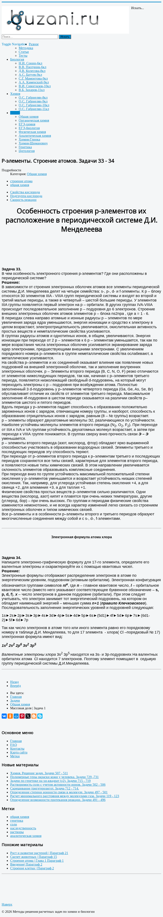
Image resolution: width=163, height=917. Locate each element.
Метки (15, 756)
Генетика (25, 147)
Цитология (27, 151)
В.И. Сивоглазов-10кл (35, 86)
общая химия (19, 185)
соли (13, 824)
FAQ (13, 745)
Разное (34, 44)
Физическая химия (32, 132)
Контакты (17, 748)
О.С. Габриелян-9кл (33, 101)
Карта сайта (18, 752)
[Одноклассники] (10, 716)
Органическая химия (34, 120)
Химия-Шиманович (33, 143)
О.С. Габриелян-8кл (33, 97)
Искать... (137, 8)
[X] (28, 716)
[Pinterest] (22, 716)
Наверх (7, 904)
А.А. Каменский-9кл (34, 82)
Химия (15, 93)
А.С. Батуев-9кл (30, 74)
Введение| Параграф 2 (26, 864)
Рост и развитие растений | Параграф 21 (39, 853)
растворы (17, 832)
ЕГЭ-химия (27, 124)
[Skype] (39, 716)
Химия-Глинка (29, 139)
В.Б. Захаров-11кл (32, 90)
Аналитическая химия (35, 135)
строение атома (21, 181)
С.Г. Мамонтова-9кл (33, 78)
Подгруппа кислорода (26, 196)
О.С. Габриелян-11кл (34, 109)
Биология (17, 59)
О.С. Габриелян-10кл (34, 105)
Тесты (23, 55)
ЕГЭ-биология (29, 128)
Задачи (15, 113)
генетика (16, 820)
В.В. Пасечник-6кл (32, 67)
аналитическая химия (25, 836)
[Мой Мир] (16, 716)
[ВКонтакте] (4, 716)
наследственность (23, 828)
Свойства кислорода (25, 192)
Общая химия (28, 116)
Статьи (24, 52)
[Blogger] (34, 716)
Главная (16, 741)
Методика (26, 48)
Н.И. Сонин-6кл (30, 63)
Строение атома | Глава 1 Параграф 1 (37, 860)
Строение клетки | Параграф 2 (32, 868)
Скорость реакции (23, 200)
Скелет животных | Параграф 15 (33, 857)
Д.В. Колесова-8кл (32, 71)
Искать (64, 36)
